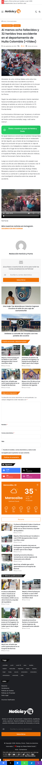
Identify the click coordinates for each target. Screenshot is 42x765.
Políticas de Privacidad (8, 693)
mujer (4, 672)
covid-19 (18, 665)
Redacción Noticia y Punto (21, 253)
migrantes (20, 668)
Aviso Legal (4, 695)
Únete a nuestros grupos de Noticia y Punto (22, 130)
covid (11, 665)
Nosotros (4, 686)
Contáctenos (5, 688)
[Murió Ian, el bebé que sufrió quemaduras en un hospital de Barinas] (10, 374)
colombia (5, 665)
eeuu (25, 665)
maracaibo (12, 668)
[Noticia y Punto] (13, 11)
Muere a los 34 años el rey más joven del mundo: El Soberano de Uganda (31, 383)
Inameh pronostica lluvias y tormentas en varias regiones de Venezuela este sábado (25, 557)
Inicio (4, 21)
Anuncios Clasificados (8, 699)
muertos (34, 668)
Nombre (4, 424)
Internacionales (12, 21)
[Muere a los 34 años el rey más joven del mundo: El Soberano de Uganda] (31, 374)
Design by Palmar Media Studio (25, 746)
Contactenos (23, 749)
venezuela (15, 675)
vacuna (16, 672)
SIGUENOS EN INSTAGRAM (12, 228)
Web (2, 441)
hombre (31, 665)
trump (9, 672)
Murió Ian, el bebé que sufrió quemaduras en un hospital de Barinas (10, 383)
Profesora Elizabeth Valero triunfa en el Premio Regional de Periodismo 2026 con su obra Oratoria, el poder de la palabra (27, 527)
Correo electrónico (7, 433)
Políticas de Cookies (7, 690)
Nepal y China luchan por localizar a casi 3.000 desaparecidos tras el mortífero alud (10, 360)
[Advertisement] (27, 11)
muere (27, 668)
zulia (22, 675)
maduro (5, 668)
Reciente (21, 519)
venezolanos (6, 675)
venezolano (33, 672)
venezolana (24, 672)
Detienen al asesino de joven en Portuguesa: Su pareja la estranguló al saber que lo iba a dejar (30, 360)
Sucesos (17, 25)
